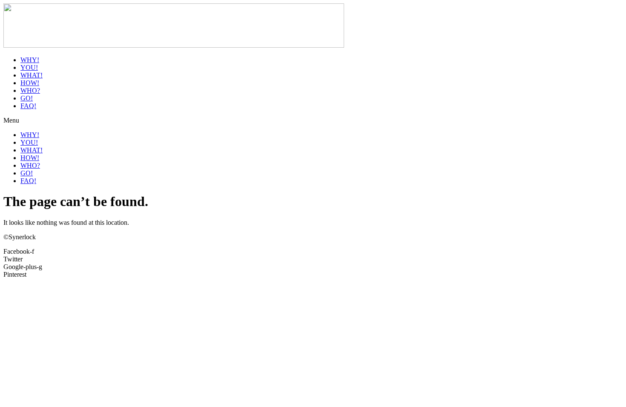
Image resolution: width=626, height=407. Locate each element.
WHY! (29, 59)
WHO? (30, 90)
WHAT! (31, 75)
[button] (313, 120)
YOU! (29, 67)
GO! (26, 98)
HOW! (29, 82)
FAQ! (28, 105)
